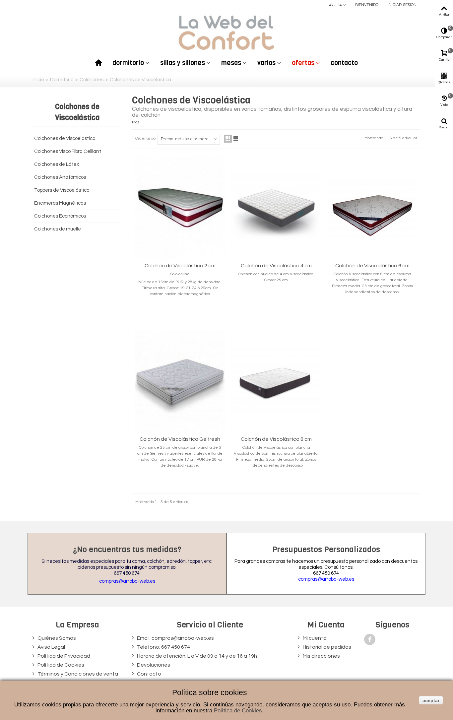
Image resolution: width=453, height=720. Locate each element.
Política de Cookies (60, 665)
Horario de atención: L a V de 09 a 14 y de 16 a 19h (196, 656)
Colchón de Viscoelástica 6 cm (372, 265)
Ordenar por (146, 138)
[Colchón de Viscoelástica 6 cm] (372, 208)
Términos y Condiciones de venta (77, 674)
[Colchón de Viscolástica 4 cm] (276, 208)
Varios (266, 62)
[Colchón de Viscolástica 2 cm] (180, 208)
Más (135, 122)
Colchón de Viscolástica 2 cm (180, 265)
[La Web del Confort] (226, 32)
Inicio (38, 79)
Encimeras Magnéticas (60, 203)
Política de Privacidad (63, 656)
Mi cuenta (314, 638)
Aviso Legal (50, 647)
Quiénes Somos (56, 638)
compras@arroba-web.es (127, 581)
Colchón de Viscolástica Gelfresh (180, 439)
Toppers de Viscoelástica (62, 190)
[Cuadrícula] (228, 139)
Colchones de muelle (57, 229)
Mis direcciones (321, 656)
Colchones (91, 79)
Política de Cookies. (239, 710)
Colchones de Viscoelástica (65, 138)
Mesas (231, 62)
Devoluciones (153, 665)
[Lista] (236, 139)
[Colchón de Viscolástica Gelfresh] (180, 381)
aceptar (430, 700)
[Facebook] (369, 639)
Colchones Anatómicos (60, 177)
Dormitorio (128, 62)
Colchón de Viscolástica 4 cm (276, 265)
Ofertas (303, 62)
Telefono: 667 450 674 (163, 647)
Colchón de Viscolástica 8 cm (276, 439)
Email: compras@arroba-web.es (175, 638)
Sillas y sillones (182, 62)
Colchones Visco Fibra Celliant (67, 151)
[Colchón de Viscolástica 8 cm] (276, 381)
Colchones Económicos (60, 216)
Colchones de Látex (56, 164)
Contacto (344, 62)
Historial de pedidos (326, 647)
